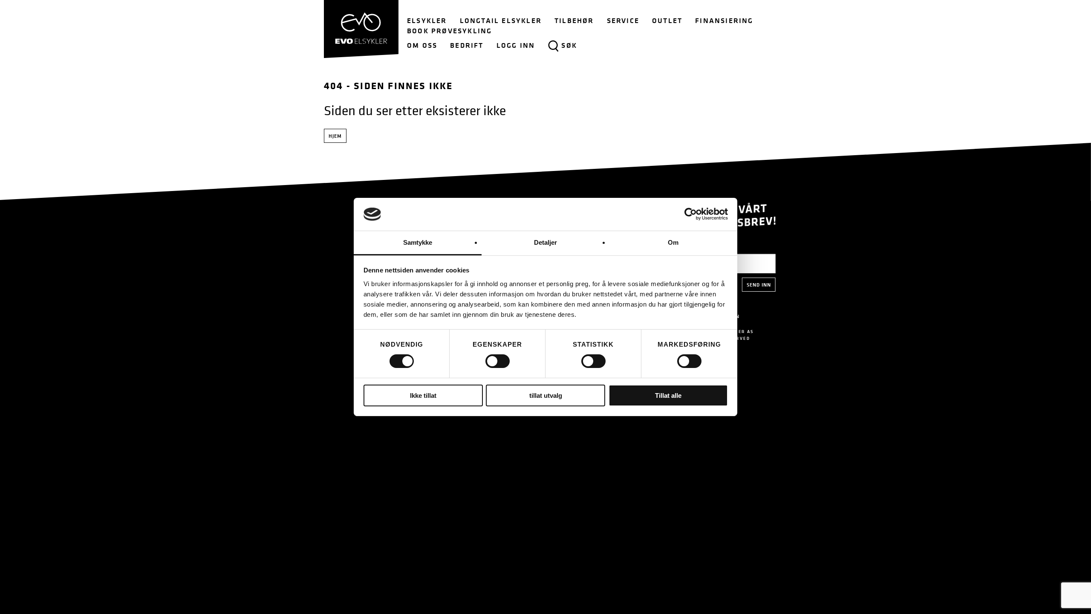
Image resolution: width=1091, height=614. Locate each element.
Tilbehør (574, 20)
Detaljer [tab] (545, 242)
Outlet (667, 20)
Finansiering (724, 20)
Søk (569, 45)
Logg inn (515, 45)
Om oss (422, 45)
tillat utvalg (545, 395)
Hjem (335, 135)
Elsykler (427, 20)
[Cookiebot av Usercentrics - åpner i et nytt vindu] (690, 214)
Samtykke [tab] (418, 242)
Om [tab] (673, 242)
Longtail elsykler (501, 20)
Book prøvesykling (449, 30)
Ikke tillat (423, 395)
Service (623, 20)
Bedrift (466, 45)
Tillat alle (668, 395)
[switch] (497, 361)
